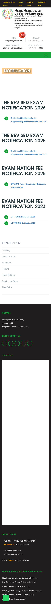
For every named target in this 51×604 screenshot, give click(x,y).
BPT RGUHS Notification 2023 (23, 217)
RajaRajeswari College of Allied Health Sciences (22, 590)
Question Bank (9, 256)
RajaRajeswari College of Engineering (18, 595)
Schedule (6, 263)
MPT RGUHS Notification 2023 (23, 223)
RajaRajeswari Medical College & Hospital (19, 578)
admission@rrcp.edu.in (12, 47)
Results (5, 269)
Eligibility (6, 250)
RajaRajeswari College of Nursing (16, 586)
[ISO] (5, 32)
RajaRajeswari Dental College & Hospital (19, 582)
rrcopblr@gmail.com (13, 40)
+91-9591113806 (36, 47)
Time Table (7, 287)
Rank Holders (8, 275)
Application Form (10, 281)
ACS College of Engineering (13, 599)
